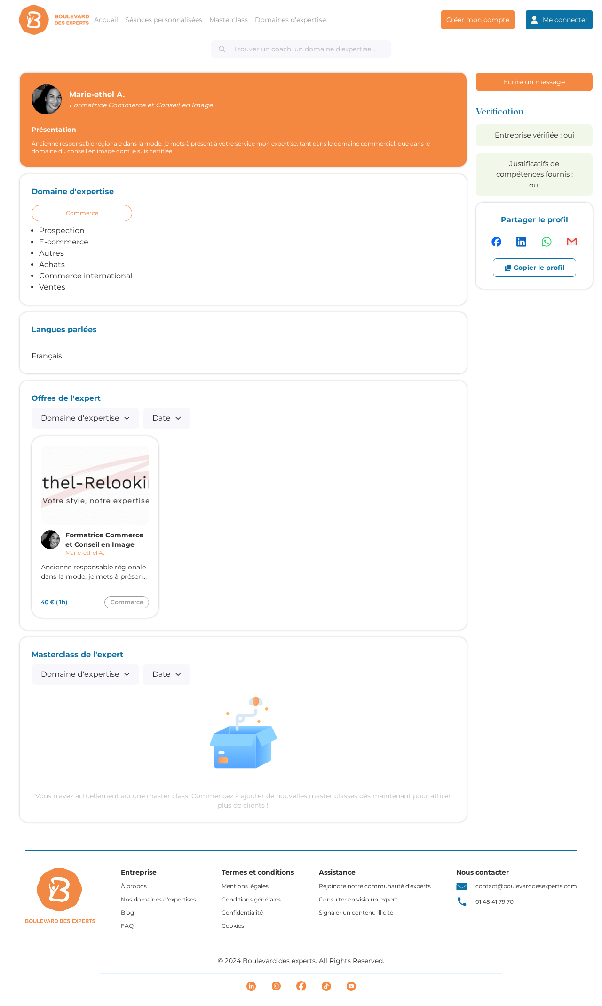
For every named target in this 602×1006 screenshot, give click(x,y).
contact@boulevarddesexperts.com (526, 886)
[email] (572, 242)
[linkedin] (521, 242)
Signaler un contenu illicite (356, 912)
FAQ (127, 925)
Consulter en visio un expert (358, 899)
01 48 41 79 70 (494, 901)
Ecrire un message (534, 82)
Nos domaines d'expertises (158, 899)
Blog (127, 912)
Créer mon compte (477, 20)
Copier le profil (539, 267)
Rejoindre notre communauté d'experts (375, 886)
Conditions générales (251, 899)
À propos (134, 886)
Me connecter (565, 20)
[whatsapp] (546, 242)
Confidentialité (242, 912)
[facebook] (496, 242)
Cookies (233, 925)
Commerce (82, 213)
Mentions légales (245, 886)
